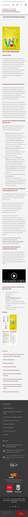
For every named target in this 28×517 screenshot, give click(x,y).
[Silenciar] (21, 281)
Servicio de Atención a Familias (11, 370)
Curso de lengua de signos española (12, 417)
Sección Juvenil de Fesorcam (10, 391)
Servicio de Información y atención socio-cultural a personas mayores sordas (12, 386)
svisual (23, 1)
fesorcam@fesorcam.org (15, 1)
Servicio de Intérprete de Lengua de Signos (12, 412)
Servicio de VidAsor (8, 363)
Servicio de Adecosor (8, 359)
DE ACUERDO (21, 513)
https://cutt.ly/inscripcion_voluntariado (12, 241)
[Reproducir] (4, 281)
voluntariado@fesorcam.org (12, 298)
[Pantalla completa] (23, 281)
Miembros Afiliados (8, 427)
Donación (5, 434)
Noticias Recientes (8, 408)
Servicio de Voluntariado (9, 366)
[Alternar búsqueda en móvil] (21, 9)
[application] (14, 276)
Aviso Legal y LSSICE (16, 499)
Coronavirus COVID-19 (9, 431)
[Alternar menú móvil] (25, 9)
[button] (14, 276)
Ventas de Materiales (9, 424)
